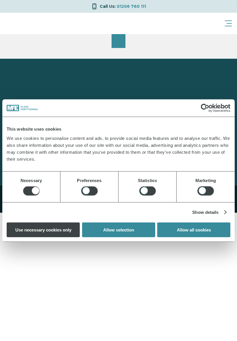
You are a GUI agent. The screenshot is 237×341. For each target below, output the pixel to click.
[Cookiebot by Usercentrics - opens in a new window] (205, 108)
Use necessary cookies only (43, 229)
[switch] (89, 191)
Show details (205, 212)
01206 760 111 (123, 6)
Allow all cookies (194, 229)
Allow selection (118, 229)
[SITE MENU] (228, 23)
